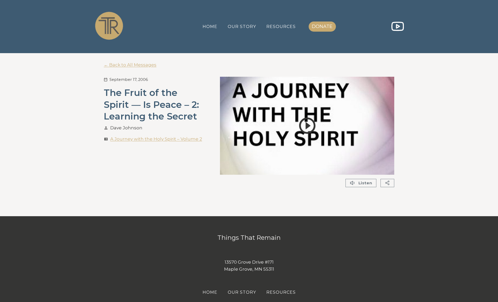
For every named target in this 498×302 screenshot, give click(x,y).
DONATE (322, 26)
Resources (281, 26)
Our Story (242, 26)
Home (210, 26)
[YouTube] (397, 26)
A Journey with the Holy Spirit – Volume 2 (156, 139)
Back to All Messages (132, 64)
